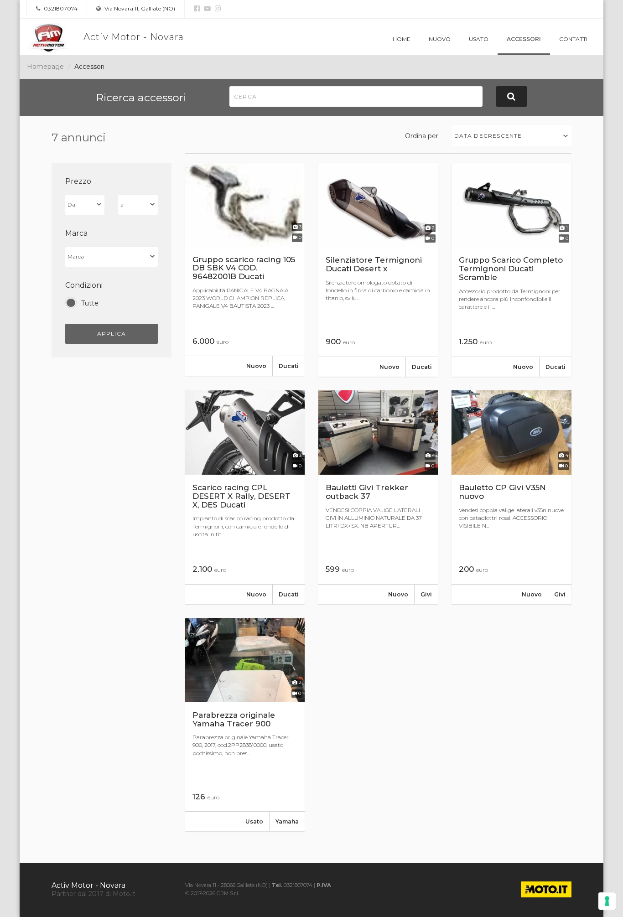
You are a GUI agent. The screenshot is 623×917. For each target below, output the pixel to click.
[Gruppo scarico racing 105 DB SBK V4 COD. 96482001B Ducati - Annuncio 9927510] (245, 269)
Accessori (524, 39)
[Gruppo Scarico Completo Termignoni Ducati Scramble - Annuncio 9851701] (511, 270)
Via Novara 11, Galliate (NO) (139, 8)
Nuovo (440, 39)
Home (401, 39)
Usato (478, 39)
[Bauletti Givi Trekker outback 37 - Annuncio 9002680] (378, 497)
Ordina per (421, 136)
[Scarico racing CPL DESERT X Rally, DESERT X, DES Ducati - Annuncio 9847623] (245, 497)
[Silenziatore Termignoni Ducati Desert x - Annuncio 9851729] (378, 270)
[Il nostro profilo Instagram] (217, 9)
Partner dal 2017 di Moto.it (93, 894)
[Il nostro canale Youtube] (206, 9)
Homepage (45, 66)
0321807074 (60, 8)
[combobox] (511, 135)
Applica (111, 333)
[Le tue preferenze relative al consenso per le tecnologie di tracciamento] (607, 901)
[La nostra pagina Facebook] (197, 9)
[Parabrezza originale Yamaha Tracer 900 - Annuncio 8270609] (245, 724)
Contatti (573, 39)
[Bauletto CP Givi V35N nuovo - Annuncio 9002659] (511, 497)
